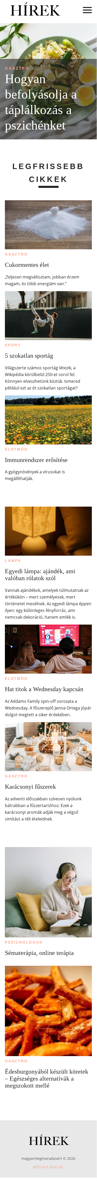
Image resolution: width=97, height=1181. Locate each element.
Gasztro (17, 68)
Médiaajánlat (48, 1166)
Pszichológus (24, 942)
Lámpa (13, 560)
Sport (13, 345)
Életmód (16, 449)
